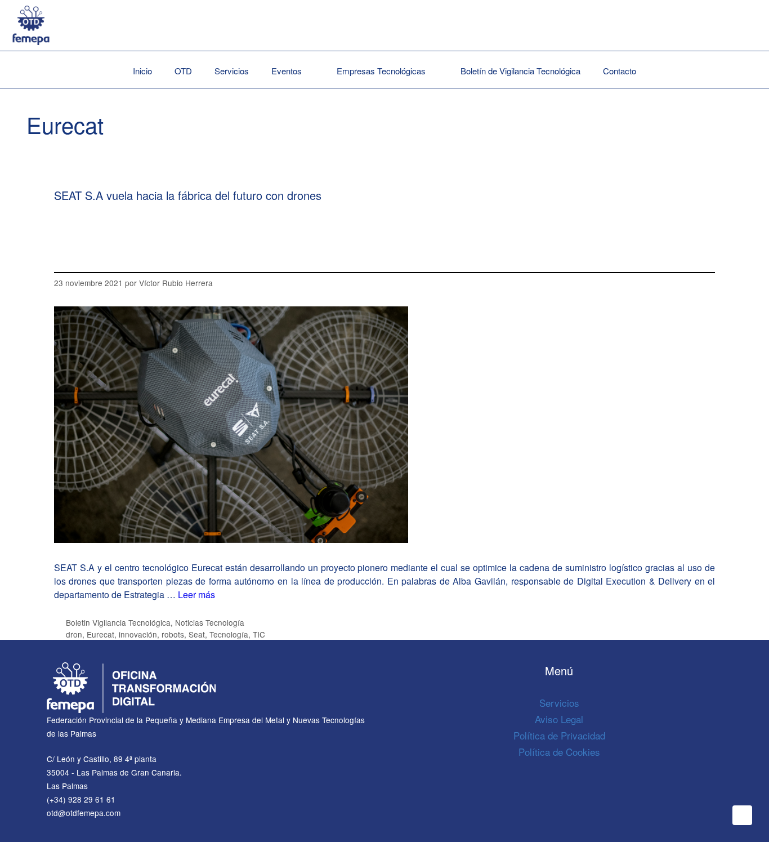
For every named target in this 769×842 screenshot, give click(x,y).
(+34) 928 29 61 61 (81, 799)
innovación (138, 634)
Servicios (231, 71)
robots (173, 634)
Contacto (619, 71)
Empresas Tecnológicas (381, 71)
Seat (197, 634)
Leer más (196, 594)
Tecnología (228, 634)
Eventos (286, 71)
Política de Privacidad (559, 735)
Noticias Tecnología (209, 622)
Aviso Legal (559, 719)
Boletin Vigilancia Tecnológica (118, 622)
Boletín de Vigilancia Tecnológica (520, 71)
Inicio (142, 71)
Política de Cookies (559, 752)
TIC (259, 634)
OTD (183, 71)
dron (74, 634)
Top (742, 815)
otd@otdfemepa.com (83, 812)
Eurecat (100, 634)
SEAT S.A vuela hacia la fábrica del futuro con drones (187, 195)
